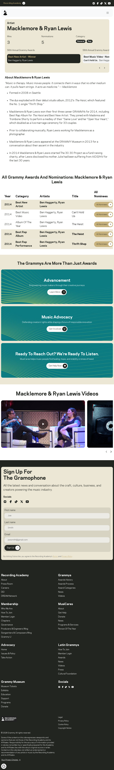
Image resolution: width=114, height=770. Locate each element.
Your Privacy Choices (9, 760)
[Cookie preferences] (3, 766)
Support (5, 699)
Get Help (62, 613)
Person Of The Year (67, 629)
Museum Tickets (9, 687)
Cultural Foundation (67, 674)
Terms (55, 556)
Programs (6, 703)
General (80, 41)
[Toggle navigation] (108, 13)
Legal (60, 717)
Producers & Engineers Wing (14, 629)
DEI (3, 592)
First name (9, 510)
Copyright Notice (64, 728)
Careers (5, 588)
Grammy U (6, 637)
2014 (8, 204)
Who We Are (7, 609)
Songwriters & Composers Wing (16, 633)
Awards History (65, 580)
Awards (61, 658)
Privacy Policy (67, 556)
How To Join (6, 613)
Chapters (5, 621)
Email (7, 534)
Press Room (7, 584)
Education (6, 695)
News (60, 592)
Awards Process (66, 584)
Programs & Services (68, 625)
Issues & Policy (8, 654)
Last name (9, 522)
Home (4, 650)
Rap (89, 41)
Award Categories (66, 588)
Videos (61, 596)
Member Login (8, 617)
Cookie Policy (63, 724)
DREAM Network (9, 596)
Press (61, 670)
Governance (7, 625)
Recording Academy (12, 3)
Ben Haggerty (48, 202)
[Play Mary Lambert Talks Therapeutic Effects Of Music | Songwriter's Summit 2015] (43, 424)
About (4, 580)
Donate (61, 617)
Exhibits (4, 691)
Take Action (6, 658)
